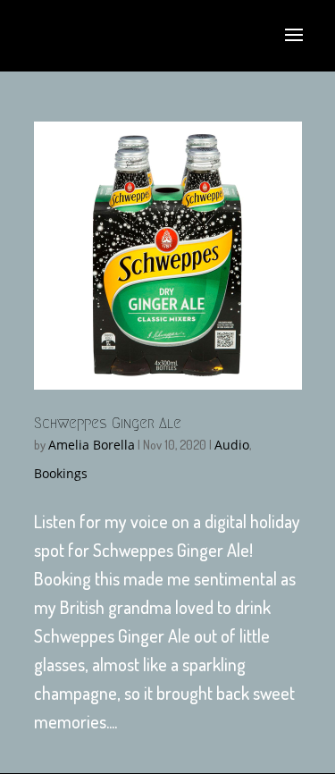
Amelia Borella (91, 444)
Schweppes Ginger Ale (107, 423)
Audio (231, 444)
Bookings (61, 473)
